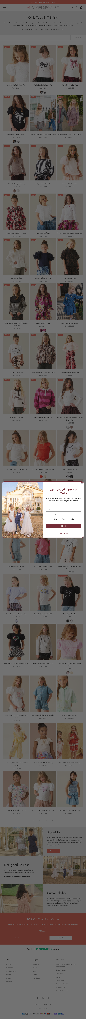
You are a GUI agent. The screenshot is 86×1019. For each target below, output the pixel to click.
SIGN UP (63, 526)
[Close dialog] (82, 483)
